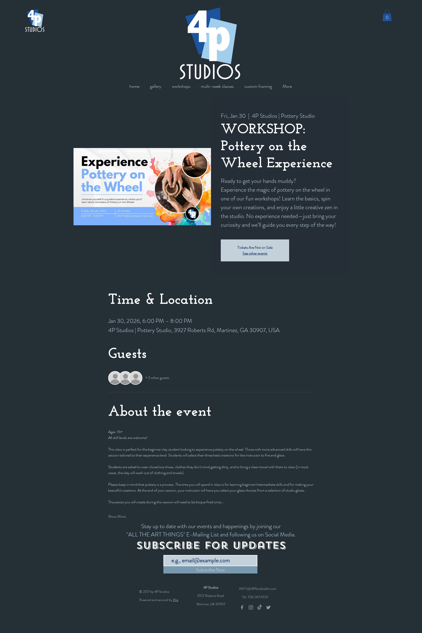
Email (167, 551)
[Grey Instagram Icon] (251, 607)
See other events (255, 253)
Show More (117, 516)
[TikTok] (260, 607)
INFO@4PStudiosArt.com (257, 588)
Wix (175, 599)
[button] (387, 15)
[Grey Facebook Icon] (242, 607)
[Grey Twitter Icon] (268, 607)
